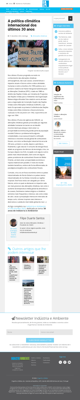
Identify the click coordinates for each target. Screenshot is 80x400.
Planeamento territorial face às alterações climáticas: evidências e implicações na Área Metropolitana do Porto (29, 296)
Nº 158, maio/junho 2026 (64, 183)
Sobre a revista (36, 358)
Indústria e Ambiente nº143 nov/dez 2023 (27, 207)
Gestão (48, 9)
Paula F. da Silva (58, 103)
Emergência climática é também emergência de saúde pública (42, 269)
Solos (22, 11)
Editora (33, 360)
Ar (26, 9)
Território (29, 11)
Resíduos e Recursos (12, 11)
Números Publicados (22, 4)
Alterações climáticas (17, 9)
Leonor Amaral (58, 119)
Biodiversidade (33, 9)
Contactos (46, 362)
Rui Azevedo (57, 138)
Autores (33, 362)
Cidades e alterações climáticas (27, 266)
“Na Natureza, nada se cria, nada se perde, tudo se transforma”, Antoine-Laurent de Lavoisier (13, 272)
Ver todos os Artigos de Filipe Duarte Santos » (13, 233)
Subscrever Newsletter (40, 340)
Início (10, 4)
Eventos (33, 365)
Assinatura (46, 358)
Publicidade (46, 360)
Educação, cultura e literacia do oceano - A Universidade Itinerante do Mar (60, 133)
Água (7, 9)
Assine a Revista (66, 9)
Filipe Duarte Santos (32, 218)
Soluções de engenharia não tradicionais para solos (59, 97)
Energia (42, 9)
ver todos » (63, 143)
